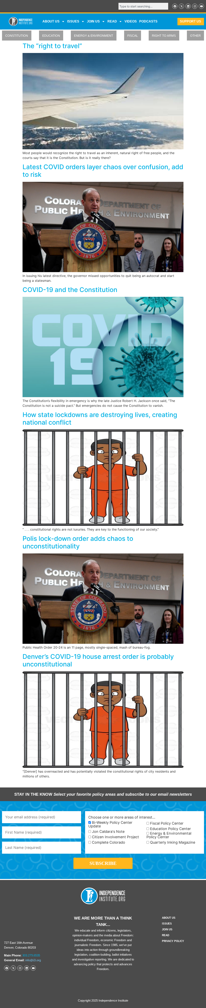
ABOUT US (51, 21)
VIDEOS (131, 21)
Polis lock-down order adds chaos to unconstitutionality (78, 542)
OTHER (195, 35)
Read (165, 935)
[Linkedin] (188, 6)
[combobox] (143, 6)
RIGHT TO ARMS (164, 35)
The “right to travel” (52, 46)
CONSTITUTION (16, 35)
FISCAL (132, 35)
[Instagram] (194, 6)
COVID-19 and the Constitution (70, 290)
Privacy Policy (173, 941)
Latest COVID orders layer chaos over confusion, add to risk (103, 170)
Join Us (167, 929)
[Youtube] (201, 6)
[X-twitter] (181, 6)
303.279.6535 (31, 955)
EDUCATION (51, 35)
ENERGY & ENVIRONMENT (93, 35)
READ (112, 21)
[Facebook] (174, 6)
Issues (73, 21)
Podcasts (148, 21)
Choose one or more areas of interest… (121, 817)
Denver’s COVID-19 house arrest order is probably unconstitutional (98, 660)
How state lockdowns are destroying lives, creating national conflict (100, 418)
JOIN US (93, 21)
